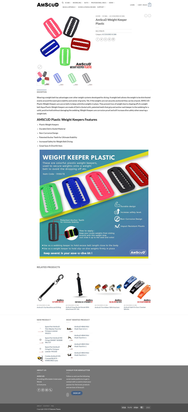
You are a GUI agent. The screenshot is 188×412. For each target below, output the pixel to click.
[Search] (63, 3)
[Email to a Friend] (105, 39)
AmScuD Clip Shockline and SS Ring (49, 307)
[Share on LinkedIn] (113, 39)
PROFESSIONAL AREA (98, 3)
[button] (132, 5)
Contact (46, 406)
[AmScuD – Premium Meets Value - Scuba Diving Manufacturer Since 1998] (48, 5)
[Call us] (50, 390)
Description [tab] (42, 92)
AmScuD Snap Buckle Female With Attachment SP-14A (77, 308)
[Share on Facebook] (97, 39)
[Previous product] (149, 15)
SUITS (86, 3)
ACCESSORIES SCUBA (117, 16)
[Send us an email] (47, 390)
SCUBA (67, 3)
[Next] (89, 41)
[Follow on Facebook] (39, 390)
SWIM (111, 3)
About (39, 406)
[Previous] (41, 41)
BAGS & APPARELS (69, 7)
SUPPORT (100, 7)
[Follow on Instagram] (43, 390)
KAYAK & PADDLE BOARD (87, 7)
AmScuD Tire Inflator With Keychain (107, 307)
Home (98, 16)
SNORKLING (77, 3)
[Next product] (145, 15)
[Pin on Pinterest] (109, 39)
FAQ (52, 406)
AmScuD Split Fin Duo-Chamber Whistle (135, 308)
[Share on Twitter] (101, 39)
